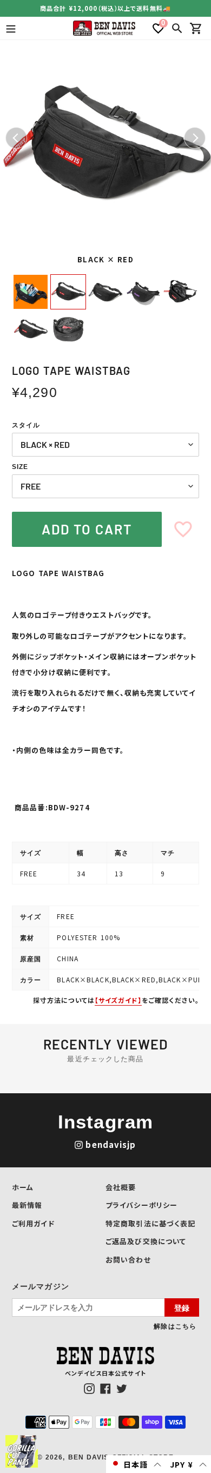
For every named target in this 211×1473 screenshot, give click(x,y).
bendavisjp (110, 1144)
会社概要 (121, 1187)
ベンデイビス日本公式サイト (105, 1373)
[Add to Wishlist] (183, 529)
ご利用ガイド (33, 1223)
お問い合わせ (128, 1259)
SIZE (20, 467)
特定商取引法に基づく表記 (150, 1223)
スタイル (26, 425)
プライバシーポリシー (141, 1205)
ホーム (23, 1187)
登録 (181, 1307)
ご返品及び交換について (146, 1241)
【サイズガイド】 (118, 1000)
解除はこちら (175, 1326)
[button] (136, 1464)
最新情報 (27, 1205)
